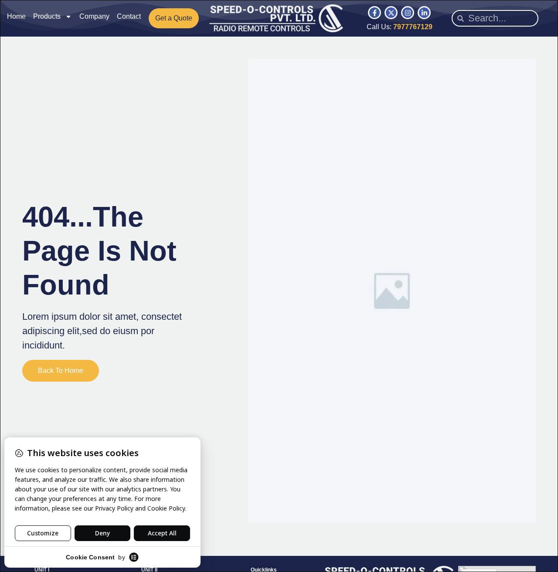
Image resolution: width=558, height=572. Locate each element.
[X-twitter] (391, 12)
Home (16, 16)
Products (47, 16)
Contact (129, 16)
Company (94, 16)
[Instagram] (407, 12)
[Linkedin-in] (424, 12)
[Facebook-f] (374, 12)
